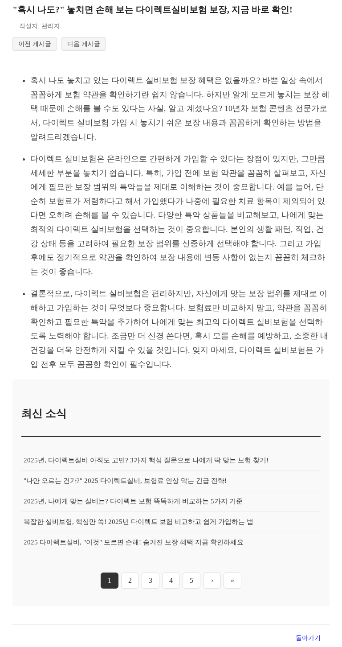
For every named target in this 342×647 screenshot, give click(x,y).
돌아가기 (308, 637)
